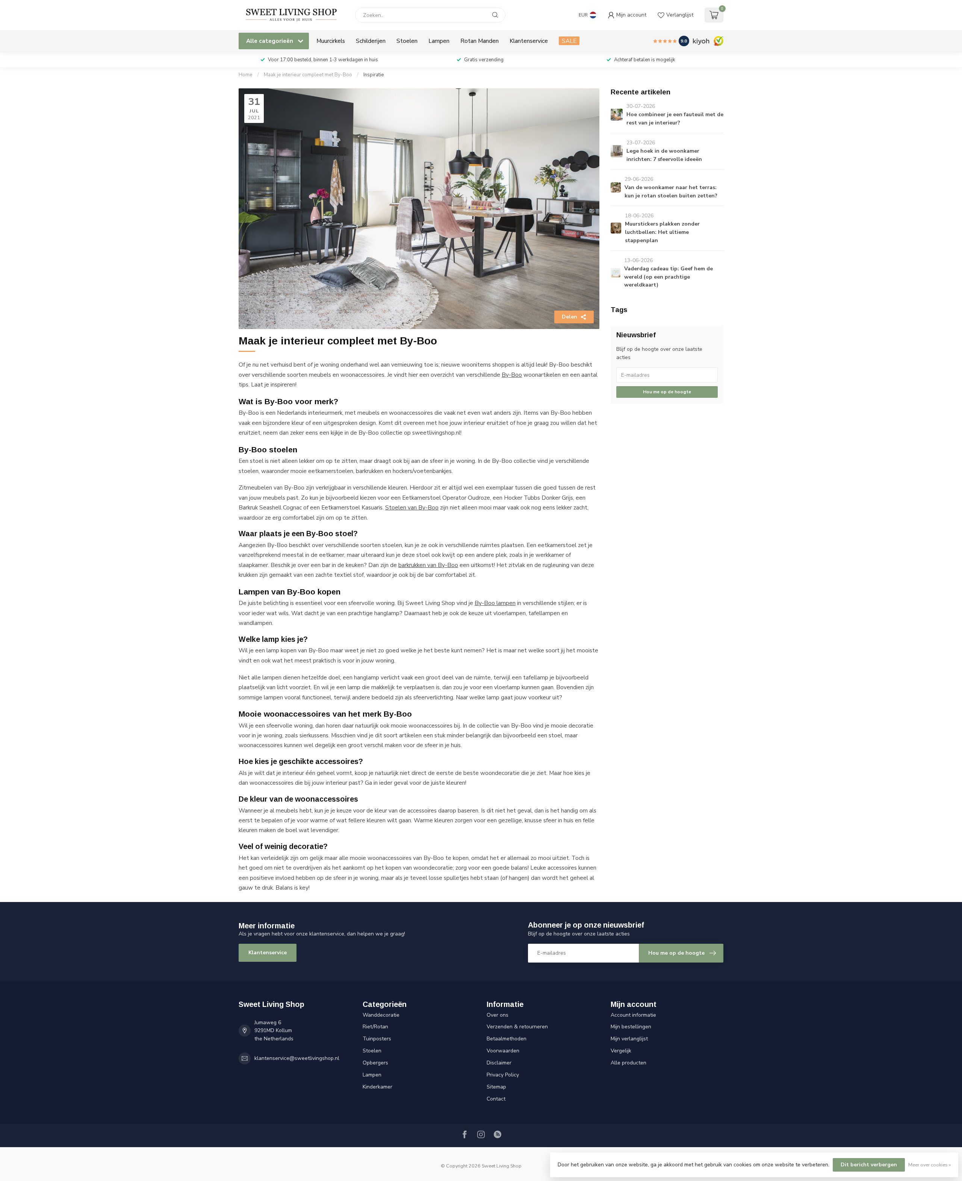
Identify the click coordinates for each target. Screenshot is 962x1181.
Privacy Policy (503, 1074)
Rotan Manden (479, 41)
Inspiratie (373, 74)
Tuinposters (377, 1038)
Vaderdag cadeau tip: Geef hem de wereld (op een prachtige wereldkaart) (668, 277)
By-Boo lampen (495, 603)
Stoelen (406, 41)
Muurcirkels (330, 41)
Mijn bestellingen (631, 1026)
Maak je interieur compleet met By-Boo (308, 74)
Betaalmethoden (506, 1038)
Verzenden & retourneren (517, 1026)
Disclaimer (499, 1062)
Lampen (438, 41)
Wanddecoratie (381, 1015)
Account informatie (633, 1015)
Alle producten (628, 1062)
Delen (569, 316)
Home (246, 74)
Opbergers (375, 1062)
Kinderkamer (377, 1086)
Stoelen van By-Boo (412, 507)
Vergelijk (621, 1050)
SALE (569, 41)
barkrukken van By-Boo (428, 565)
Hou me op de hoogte (667, 392)
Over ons (497, 1015)
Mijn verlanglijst (629, 1038)
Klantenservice (529, 41)
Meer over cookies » (929, 1164)
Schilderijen (371, 41)
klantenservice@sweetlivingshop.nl (296, 1058)
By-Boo (512, 375)
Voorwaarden (503, 1050)
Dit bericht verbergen (869, 1164)
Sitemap (496, 1086)
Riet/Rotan (375, 1026)
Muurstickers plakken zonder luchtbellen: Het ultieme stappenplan (662, 232)
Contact (496, 1098)
